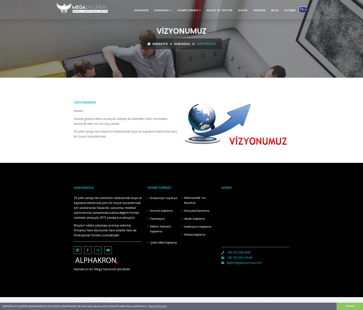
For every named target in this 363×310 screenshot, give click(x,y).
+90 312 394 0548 (239, 257)
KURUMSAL (161, 10)
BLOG (275, 10)
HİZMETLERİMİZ (187, 10)
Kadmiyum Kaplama (197, 227)
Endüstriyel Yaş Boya (163, 198)
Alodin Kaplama (194, 219)
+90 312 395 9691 (238, 252)
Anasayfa (159, 44)
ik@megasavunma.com (244, 263)
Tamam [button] (349, 306)
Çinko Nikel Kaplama (163, 242)
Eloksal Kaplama (194, 235)
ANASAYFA (141, 10)
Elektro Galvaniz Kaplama (160, 229)
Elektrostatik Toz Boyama (195, 200)
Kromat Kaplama (161, 211)
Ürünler (259, 10)
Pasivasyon (157, 219)
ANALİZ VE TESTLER (219, 10)
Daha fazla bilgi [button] (157, 306)
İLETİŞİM (290, 10)
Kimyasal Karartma (196, 211)
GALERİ (243, 10)
